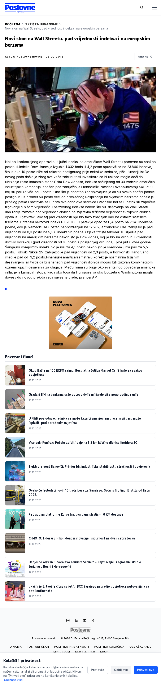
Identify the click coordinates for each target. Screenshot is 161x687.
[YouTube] (84, 620)
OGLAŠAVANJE (140, 646)
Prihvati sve (145, 670)
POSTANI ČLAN (38, 646)
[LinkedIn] (76, 620)
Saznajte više (13, 680)
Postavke (98, 670)
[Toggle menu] (152, 8)
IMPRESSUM (61, 651)
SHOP (104, 651)
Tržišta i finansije (41, 24)
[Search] (141, 8)
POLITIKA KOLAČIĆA (109, 646)
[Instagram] (68, 620)
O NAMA (16, 646)
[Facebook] (93, 620)
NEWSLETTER (85, 651)
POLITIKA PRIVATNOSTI (71, 646)
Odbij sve (121, 670)
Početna (13, 24)
